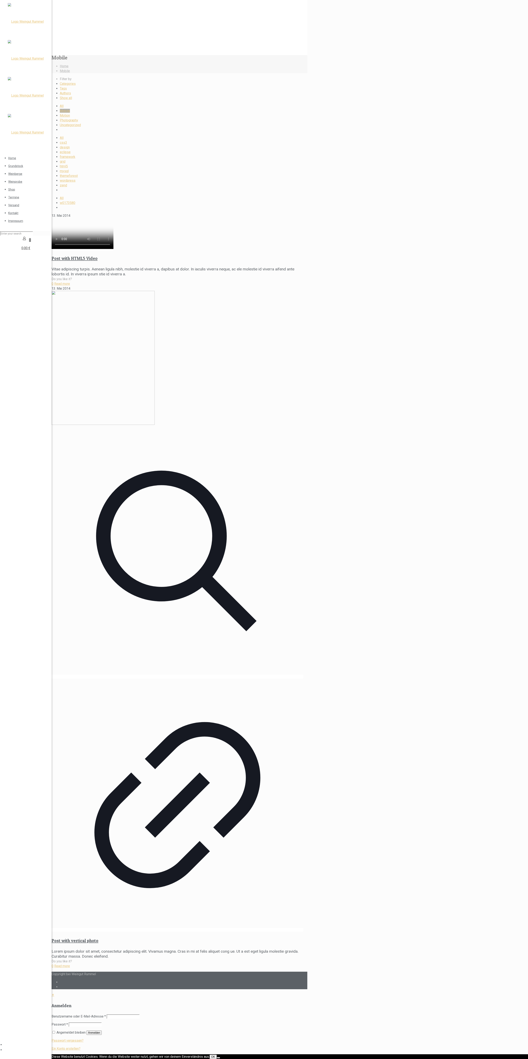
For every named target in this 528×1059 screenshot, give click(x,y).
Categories (68, 84)
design (65, 147)
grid (62, 161)
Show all (66, 98)
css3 (63, 143)
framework (67, 157)
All (62, 106)
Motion (65, 115)
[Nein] (218, 1057)
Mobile (65, 71)
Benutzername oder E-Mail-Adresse (79, 1016)
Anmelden (94, 1032)
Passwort (60, 1024)
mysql (64, 171)
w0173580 (67, 203)
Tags (63, 88)
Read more (62, 284)
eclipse (65, 152)
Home (64, 66)
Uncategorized (70, 125)
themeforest (69, 176)
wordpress (67, 180)
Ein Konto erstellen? (66, 1049)
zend (63, 185)
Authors (65, 93)
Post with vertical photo (75, 940)
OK (213, 1056)
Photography (69, 120)
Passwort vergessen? (68, 1040)
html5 (64, 166)
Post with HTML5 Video (75, 258)
